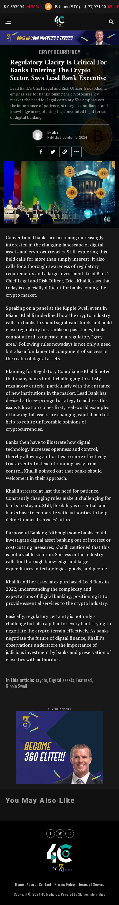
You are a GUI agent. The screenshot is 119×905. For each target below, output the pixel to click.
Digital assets (61, 680)
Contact (45, 884)
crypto (41, 680)
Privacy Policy (64, 884)
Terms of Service (91, 884)
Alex (55, 132)
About (31, 884)
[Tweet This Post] (53, 152)
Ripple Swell (16, 686)
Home (19, 884)
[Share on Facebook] (41, 152)
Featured (84, 680)
